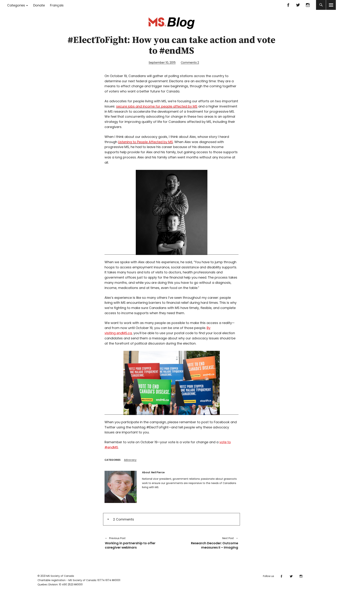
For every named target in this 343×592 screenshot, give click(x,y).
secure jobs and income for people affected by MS (156, 106)
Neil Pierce (158, 472)
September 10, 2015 (162, 62)
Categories (16, 5)
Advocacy (130, 460)
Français (57, 5)
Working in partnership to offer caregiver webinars (130, 542)
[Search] (321, 5)
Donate (39, 5)
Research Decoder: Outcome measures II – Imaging (206, 542)
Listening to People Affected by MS (145, 142)
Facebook (288, 5)
